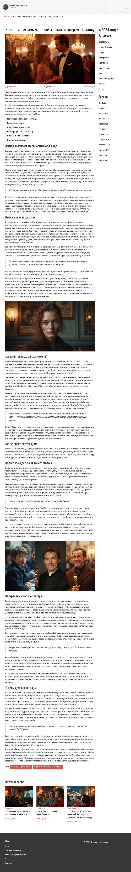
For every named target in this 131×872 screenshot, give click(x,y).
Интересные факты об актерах (18, 136)
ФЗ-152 (7, 859)
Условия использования (13, 850)
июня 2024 (103, 160)
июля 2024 (103, 155)
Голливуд (14, 767)
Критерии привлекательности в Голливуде (22, 119)
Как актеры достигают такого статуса (20, 132)
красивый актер (26, 767)
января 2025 (103, 124)
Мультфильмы (104, 42)
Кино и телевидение (106, 79)
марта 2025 (103, 113)
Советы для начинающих (16, 140)
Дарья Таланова (11, 87)
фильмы (24, 639)
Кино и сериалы (104, 68)
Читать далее (10, 819)
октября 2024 (104, 140)
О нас (7, 846)
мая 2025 (102, 103)
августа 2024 (104, 150)
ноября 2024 (103, 134)
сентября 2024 (104, 145)
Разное (101, 89)
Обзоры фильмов (105, 47)
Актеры (101, 52)
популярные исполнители (42, 767)
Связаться (8, 863)
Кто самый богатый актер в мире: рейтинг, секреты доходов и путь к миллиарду (79, 815)
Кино (100, 73)
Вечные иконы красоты (15, 123)
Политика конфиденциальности (16, 855)
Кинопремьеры (104, 58)
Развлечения (103, 63)
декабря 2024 (104, 129)
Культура (102, 84)
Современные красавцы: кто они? (19, 127)
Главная (4, 17)
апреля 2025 (103, 108)
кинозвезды (57, 767)
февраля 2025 (104, 119)
